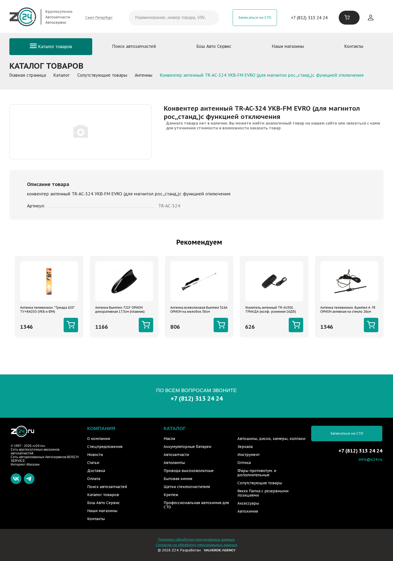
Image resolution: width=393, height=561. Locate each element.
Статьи (93, 462)
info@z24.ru (370, 459)
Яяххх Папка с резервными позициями (262, 493)
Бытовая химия (178, 478)
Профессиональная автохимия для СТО (196, 504)
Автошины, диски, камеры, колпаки (271, 438)
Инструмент (248, 454)
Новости (95, 454)
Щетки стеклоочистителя (187, 486)
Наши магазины (288, 46)
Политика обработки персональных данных (196, 539)
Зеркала (245, 446)
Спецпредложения (104, 446)
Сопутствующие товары (259, 483)
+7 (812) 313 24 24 (309, 17)
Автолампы (174, 462)
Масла (169, 438)
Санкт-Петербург (99, 18)
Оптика (244, 462)
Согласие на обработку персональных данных (196, 545)
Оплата (93, 478)
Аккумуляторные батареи (187, 446)
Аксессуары (248, 503)
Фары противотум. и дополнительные (256, 472)
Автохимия (247, 511)
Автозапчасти (176, 454)
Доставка (96, 470)
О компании (98, 438)
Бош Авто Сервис (213, 46)
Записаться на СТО (254, 17)
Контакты (353, 46)
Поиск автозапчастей (134, 46)
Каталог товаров (54, 46)
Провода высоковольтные (189, 470)
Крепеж (171, 494)
